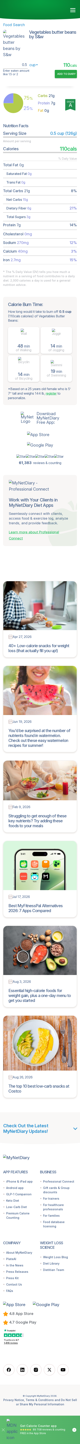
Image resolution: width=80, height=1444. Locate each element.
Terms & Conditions (40, 1400)
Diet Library (51, 1263)
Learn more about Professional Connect (34, 535)
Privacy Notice (13, 1400)
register (51, 393)
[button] (40, 434)
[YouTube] (63, 1370)
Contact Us (14, 1284)
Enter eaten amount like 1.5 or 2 (16, 72)
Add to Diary (66, 73)
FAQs (9, 1291)
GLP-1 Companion (19, 1194)
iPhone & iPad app (19, 1181)
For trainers (51, 1198)
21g (46, 96)
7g (46, 103)
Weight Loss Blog (55, 1257)
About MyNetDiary (19, 1252)
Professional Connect (58, 1181)
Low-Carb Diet (16, 1207)
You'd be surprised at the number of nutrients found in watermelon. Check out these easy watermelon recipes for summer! (39, 738)
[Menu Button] (73, 10)
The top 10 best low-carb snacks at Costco (38, 1089)
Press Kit (12, 1278)
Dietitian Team (53, 1270)
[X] (49, 1370)
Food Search (14, 25)
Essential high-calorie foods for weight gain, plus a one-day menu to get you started (39, 995)
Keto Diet (12, 1200)
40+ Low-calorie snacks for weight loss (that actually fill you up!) (38, 648)
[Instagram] (36, 1370)
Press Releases (17, 1271)
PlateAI (11, 1259)
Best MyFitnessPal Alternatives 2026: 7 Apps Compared (35, 908)
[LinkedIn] (22, 1370)
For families (51, 1215)
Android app (15, 1188)
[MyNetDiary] (26, 8)
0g (43, 110)
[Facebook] (9, 1370)
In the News (14, 1265)
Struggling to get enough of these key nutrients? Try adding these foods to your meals (37, 820)
